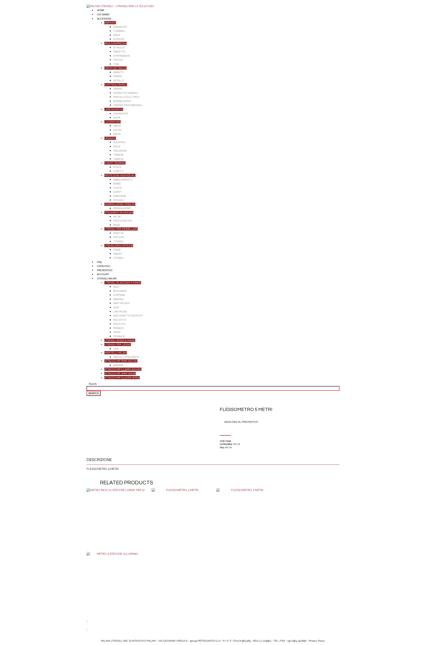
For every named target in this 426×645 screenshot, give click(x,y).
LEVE (116, 307)
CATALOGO (103, 266)
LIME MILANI (120, 311)
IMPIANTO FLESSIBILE (125, 93)
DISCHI (117, 126)
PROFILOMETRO (122, 221)
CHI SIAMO (103, 14)
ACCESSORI (104, 18)
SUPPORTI (119, 39)
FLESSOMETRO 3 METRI (180, 520)
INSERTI (117, 254)
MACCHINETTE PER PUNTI (128, 315)
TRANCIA (118, 159)
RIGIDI (116, 35)
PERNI (116, 332)
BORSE (117, 183)
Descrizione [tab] (99, 460)
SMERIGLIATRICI (122, 101)
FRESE (117, 249)
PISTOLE (118, 60)
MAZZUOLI (119, 324)
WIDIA (116, 117)
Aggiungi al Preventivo (241, 422)
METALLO (118, 80)
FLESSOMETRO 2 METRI (245, 520)
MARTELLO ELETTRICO (126, 97)
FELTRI (117, 130)
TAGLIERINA (120, 151)
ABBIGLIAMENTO (122, 179)
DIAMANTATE (120, 113)
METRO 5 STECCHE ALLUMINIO (116, 584)
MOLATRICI (119, 142)
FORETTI (118, 171)
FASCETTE (119, 51)
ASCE (116, 287)
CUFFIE (117, 188)
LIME (116, 349)
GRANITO (118, 72)
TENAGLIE (119, 336)
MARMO (117, 76)
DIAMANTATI (120, 27)
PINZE (116, 146)
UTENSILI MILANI (106, 278)
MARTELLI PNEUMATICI (126, 357)
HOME (100, 10)
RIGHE (116, 225)
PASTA (116, 134)
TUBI (116, 64)
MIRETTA (118, 233)
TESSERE (118, 155)
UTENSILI (118, 241)
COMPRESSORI (121, 56)
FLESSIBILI (119, 31)
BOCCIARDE (120, 291)
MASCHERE (119, 196)
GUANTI (117, 192)
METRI (116, 217)
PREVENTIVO (104, 270)
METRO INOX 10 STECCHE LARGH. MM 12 (115, 520)
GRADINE (118, 299)
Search (93, 383)
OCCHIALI (118, 200)
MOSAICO (118, 328)
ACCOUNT (103, 274)
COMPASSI (119, 295)
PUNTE (117, 167)
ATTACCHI (118, 47)
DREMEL (118, 89)
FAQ (99, 262)
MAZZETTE (119, 320)
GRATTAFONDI (121, 303)
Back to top (11, 2)
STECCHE (118, 237)
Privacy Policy (317, 640)
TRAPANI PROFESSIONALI (127, 105)
